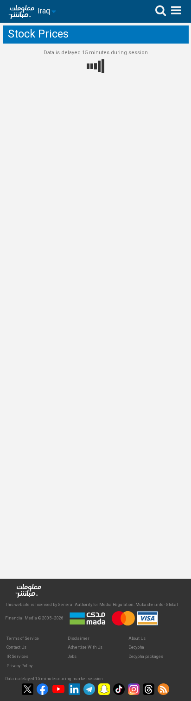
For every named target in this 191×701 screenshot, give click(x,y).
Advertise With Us (85, 647)
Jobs (72, 656)
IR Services (17, 656)
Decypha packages (145, 656)
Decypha (136, 647)
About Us (137, 638)
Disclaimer (78, 638)
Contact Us (16, 647)
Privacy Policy (19, 665)
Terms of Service (22, 638)
